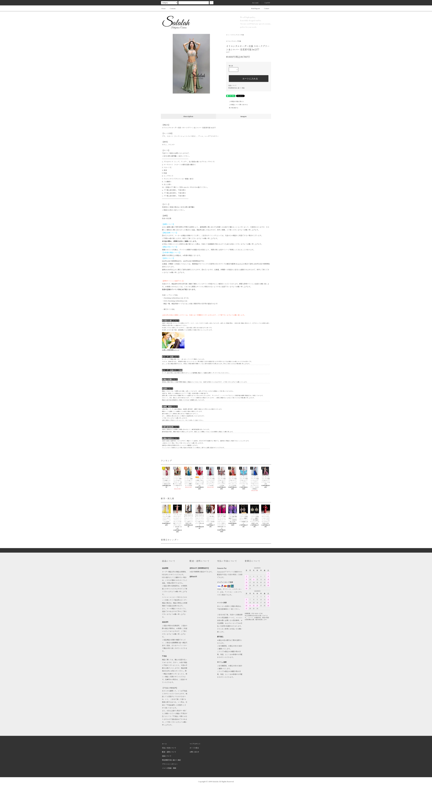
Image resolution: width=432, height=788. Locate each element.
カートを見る (194, 748)
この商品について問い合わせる (238, 104)
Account (255, 3)
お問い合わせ (194, 752)
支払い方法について (169, 748)
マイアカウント (195, 744)
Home (163, 8)
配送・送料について (169, 752)
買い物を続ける (233, 108)
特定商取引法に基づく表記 (236, 88)
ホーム (228, 35)
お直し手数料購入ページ (170, 350)
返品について (232, 85)
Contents (173, 8)
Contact (266, 8)
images (243, 116)
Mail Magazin (255, 8)
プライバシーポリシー (170, 764)
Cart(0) (267, 3)
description (188, 116)
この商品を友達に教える (236, 101)
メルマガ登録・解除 (169, 768)
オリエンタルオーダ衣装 (237, 35)
